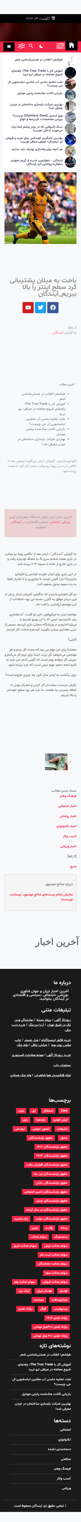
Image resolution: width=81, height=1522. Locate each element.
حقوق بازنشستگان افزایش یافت (47, 1165)
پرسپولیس (61, 1309)
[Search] (31, 46)
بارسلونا (41, 1120)
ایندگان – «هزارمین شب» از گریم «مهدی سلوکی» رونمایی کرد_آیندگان (37, 162)
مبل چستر (31, 1040)
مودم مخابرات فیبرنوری (27, 1055)
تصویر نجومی (41, 1129)
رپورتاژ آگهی (62, 1020)
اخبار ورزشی (68, 846)
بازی (25, 1120)
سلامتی (66, 1459)
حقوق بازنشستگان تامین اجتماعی (46, 1192)
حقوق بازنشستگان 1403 (52, 1156)
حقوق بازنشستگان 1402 (52, 1147)
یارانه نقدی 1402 (57, 1318)
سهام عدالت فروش (55, 1282)
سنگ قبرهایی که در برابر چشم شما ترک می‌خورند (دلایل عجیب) (37, 129)
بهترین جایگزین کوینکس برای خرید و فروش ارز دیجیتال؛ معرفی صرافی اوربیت (34, 140)
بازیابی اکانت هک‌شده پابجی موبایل (40, 93)
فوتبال (63, 1291)
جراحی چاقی (39, 1045)
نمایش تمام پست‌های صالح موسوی (48, 894)
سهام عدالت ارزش (56, 1246)
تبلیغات (62, 1129)
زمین (35, 1228)
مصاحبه (39, 1300)
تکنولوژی (64, 1439)
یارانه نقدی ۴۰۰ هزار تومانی (50, 1336)
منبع (73, 866)
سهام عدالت (39, 1237)
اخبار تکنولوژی (66, 826)
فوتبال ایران (44, 1291)
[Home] (71, 45)
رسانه (64, 1228)
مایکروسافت (60, 1300)
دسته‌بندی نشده (59, 1449)
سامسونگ (61, 1237)
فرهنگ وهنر (68, 796)
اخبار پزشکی (68, 816)
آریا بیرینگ (36, 1025)
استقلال (48, 1111)
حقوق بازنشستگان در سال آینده (47, 1210)
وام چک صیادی (20, 1075)
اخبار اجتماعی (67, 806)
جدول (64, 1138)
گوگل (43, 1309)
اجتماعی (55, 522)
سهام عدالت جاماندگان (53, 1264)
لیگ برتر (23, 1291)
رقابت (49, 1228)
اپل (34, 1111)
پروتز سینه (43, 1020)
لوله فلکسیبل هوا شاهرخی (52, 1075)
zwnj (64, 1111)
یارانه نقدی (25, 1309)
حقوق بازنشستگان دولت (52, 1219)
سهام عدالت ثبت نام (54, 1255)
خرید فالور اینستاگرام (56, 1040)
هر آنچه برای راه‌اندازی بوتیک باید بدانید (37, 149)
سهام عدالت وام (24, 1282)
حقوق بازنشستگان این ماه (51, 1174)
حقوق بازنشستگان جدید (52, 1201)
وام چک (22, 1045)
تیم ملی (20, 1129)
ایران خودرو (60, 1120)
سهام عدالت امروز (25, 1246)
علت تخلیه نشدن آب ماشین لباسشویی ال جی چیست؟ (35, 84)
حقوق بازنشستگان (41, 1138)
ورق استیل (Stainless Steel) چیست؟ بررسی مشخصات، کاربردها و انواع (37, 118)
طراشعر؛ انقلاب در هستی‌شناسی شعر (39, 60)
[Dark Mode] (41, 46)
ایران (21, 1111)
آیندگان (58, 332)
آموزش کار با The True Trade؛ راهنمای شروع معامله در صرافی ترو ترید (37, 73)
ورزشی (65, 522)
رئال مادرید (21, 1219)
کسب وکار (69, 836)
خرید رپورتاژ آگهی (59, 1055)
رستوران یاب (62, 1065)
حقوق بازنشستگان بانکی (52, 1183)
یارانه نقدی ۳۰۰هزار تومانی (51, 1327)
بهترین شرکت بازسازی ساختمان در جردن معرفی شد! (36, 106)
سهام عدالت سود (56, 1273)
